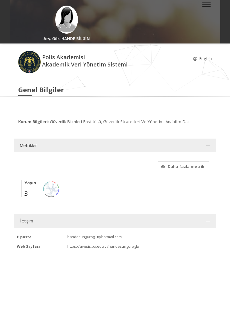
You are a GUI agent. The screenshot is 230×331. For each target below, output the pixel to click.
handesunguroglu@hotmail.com (94, 236)
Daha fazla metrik (186, 166)
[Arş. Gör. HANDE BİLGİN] (66, 20)
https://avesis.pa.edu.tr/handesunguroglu (103, 246)
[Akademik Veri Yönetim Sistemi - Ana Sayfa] (30, 61)
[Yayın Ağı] (51, 189)
